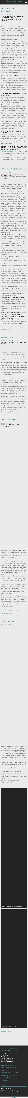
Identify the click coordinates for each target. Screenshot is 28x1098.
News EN (10, 14)
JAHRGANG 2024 (8, 420)
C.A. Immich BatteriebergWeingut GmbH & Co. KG (9, 1050)
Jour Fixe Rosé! (8, 621)
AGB (2, 1070)
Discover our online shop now (8, 151)
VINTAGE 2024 (7, 337)
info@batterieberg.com (9, 1061)
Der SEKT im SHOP (6, 782)
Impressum (5, 1080)
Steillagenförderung (9, 1075)
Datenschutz (6, 1077)
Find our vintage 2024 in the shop (9, 412)
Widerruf (14, 1097)
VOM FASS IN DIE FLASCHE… (13, 169)
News (9, 172)
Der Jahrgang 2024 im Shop (8, 613)
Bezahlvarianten (7, 1065)
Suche (25, 1085)
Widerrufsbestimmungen (10, 1072)
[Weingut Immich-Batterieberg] (14, 1)
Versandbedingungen (9, 1067)
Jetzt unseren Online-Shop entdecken (10, 320)
